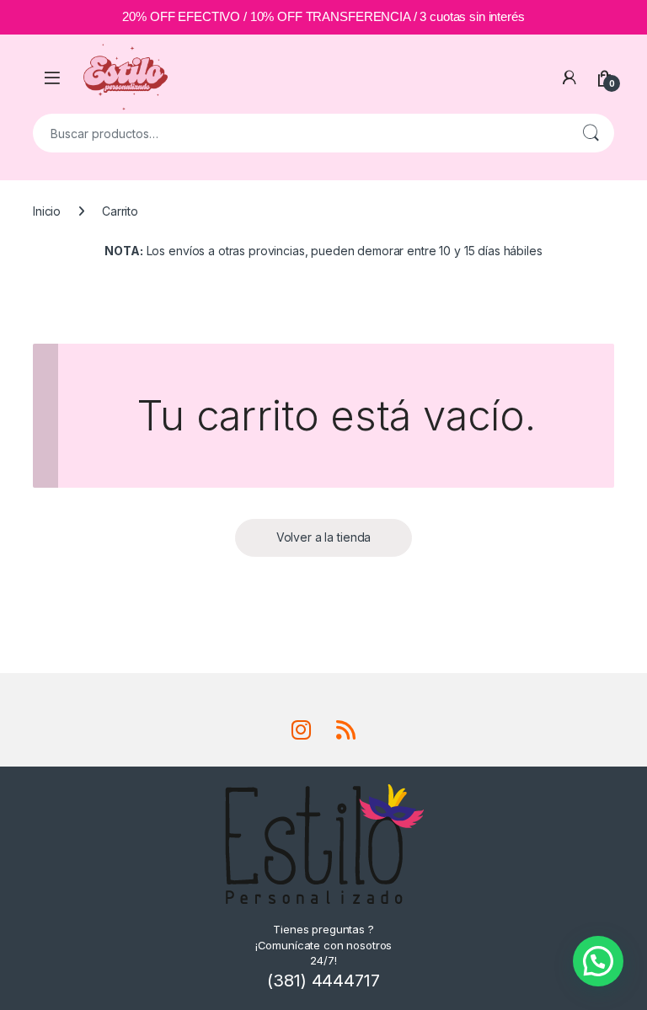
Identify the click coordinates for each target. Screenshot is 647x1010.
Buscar (590, 133)
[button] (598, 961)
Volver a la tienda (323, 537)
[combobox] (300, 133)
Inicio (47, 211)
